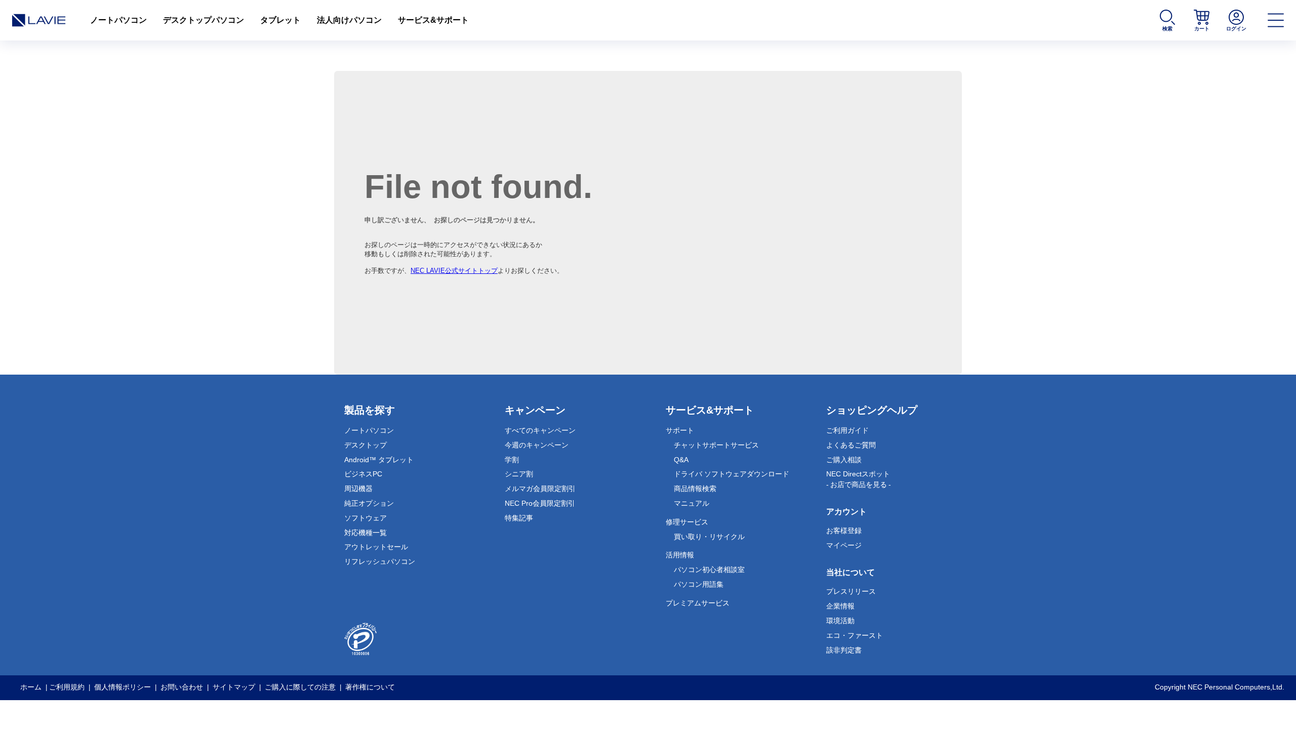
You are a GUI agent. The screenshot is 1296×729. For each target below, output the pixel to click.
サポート (680, 430)
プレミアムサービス (698, 603)
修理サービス (687, 522)
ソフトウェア (365, 518)
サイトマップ (234, 687)
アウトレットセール (376, 547)
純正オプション (369, 503)
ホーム (31, 687)
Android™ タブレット (379, 460)
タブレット (280, 20)
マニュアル (691, 503)
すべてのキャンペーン (540, 430)
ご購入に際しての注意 (300, 687)
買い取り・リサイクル (709, 537)
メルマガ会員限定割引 (540, 488)
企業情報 (840, 606)
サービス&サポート (433, 20)
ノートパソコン (118, 20)
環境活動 (840, 621)
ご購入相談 (844, 460)
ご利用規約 (67, 687)
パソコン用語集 (698, 584)
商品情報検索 (695, 488)
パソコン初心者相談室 (709, 569)
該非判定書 (844, 650)
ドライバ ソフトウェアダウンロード (731, 474)
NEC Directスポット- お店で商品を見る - (858, 479)
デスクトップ (365, 445)
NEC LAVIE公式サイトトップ (454, 270)
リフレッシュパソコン (379, 561)
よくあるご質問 (851, 445)
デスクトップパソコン (203, 20)
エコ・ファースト (854, 635)
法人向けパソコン (349, 20)
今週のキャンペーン (537, 445)
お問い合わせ (181, 687)
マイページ (844, 545)
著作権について (370, 687)
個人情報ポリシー (122, 687)
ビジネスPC (363, 474)
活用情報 (680, 555)
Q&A (681, 460)
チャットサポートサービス (716, 445)
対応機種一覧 (365, 533)
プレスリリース (851, 591)
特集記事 (519, 518)
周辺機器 (358, 488)
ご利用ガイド (847, 430)
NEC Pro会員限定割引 (540, 503)
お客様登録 (844, 530)
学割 (512, 460)
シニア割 (519, 474)
